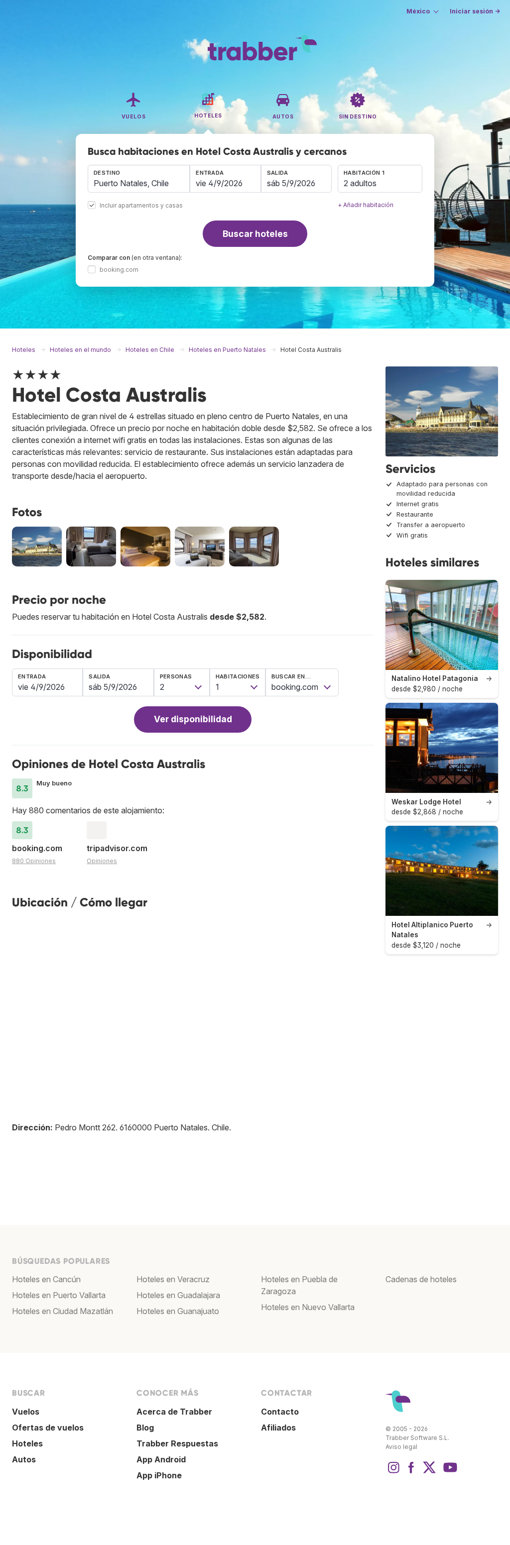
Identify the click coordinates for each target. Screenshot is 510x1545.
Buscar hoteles (255, 233)
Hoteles (27, 1443)
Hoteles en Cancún (46, 1279)
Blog (145, 1428)
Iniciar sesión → (475, 11)
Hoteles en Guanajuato (177, 1311)
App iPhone (159, 1475)
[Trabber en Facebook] (411, 1472)
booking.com (119, 269)
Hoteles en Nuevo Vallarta (308, 1307)
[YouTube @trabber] (448, 1472)
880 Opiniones (34, 861)
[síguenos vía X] (429, 1472)
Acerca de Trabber (174, 1412)
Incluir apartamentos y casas (141, 206)
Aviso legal (401, 1446)
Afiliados (278, 1428)
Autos (24, 1459)
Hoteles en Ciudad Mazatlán (62, 1311)
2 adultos (360, 183)
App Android (161, 1459)
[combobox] (139, 179)
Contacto (280, 1412)
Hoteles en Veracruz (173, 1279)
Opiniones (102, 861)
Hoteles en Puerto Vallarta (59, 1295)
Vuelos (25, 1412)
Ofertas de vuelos (48, 1428)
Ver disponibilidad (193, 719)
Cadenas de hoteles (421, 1279)
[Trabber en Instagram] (393, 1472)
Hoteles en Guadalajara (178, 1295)
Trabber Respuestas (177, 1443)
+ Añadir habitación (365, 205)
